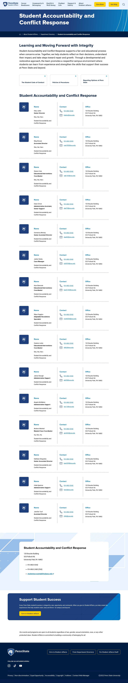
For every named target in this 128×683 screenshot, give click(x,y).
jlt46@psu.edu (68, 516)
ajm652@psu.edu (69, 433)
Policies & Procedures (60, 82)
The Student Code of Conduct (33, 82)
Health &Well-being (50, 4)
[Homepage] (20, 34)
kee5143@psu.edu (70, 290)
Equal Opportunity (37, 675)
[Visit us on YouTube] (20, 666)
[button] (123, 4)
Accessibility (50, 675)
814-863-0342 (68, 111)
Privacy (10, 675)
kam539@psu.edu (70, 463)
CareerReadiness (25, 4)
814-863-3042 (68, 376)
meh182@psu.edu (70, 145)
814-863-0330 (68, 141)
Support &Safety (72, 4)
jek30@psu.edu (69, 380)
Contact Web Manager (81, 675)
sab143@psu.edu (69, 176)
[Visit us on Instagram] (9, 665)
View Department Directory (83, 652)
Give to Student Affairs (30, 613)
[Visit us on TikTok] (14, 665)
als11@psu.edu (69, 407)
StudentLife (61, 4)
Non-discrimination (22, 675)
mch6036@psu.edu (70, 319)
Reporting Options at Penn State (93, 81)
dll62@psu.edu (69, 347)
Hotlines (68, 675)
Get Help (114, 4)
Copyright (59, 675)
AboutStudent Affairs (85, 4)
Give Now (100, 4)
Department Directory (48, 34)
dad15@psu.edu (69, 208)
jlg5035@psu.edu (69, 263)
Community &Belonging (37, 4)
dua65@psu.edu (69, 237)
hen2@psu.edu (68, 490)
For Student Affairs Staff (108, 652)
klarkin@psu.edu (69, 115)
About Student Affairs (31, 34)
